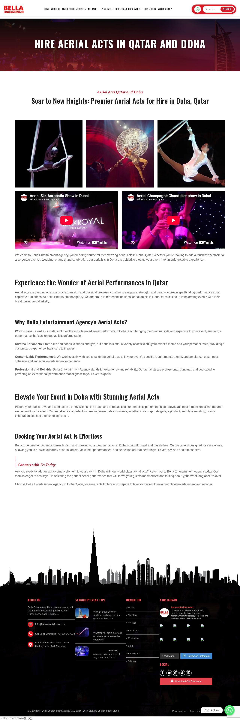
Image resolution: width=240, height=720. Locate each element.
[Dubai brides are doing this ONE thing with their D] (206, 630)
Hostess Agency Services (128, 9)
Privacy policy (179, 711)
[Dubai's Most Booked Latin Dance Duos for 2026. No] (193, 644)
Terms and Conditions (201, 711)
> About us (131, 615)
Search (227, 9)
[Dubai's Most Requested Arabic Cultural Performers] (206, 644)
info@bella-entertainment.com (50, 624)
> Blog (129, 646)
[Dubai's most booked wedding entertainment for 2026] (179, 630)
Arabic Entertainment (72, 9)
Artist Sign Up (165, 9)
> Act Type (131, 623)
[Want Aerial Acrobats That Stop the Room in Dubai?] (179, 644)
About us (55, 9)
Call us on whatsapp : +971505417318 (55, 634)
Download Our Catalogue (188, 681)
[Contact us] (229, 710)
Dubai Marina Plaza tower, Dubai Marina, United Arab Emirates (52, 644)
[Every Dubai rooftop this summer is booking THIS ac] (193, 630)
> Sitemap (131, 661)
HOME (46, 9)
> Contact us (132, 638)
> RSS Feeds (133, 653)
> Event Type (132, 630)
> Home (130, 607)
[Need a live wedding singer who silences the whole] (166, 630)
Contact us (150, 9)
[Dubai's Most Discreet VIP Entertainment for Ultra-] (166, 644)
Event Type (106, 9)
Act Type (92, 9)
